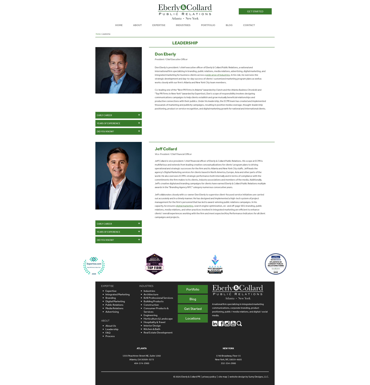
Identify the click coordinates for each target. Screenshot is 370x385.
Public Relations (114, 304)
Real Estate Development (158, 332)
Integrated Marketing (118, 294)
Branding (111, 297)
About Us (111, 325)
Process (110, 336)
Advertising (112, 311)
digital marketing (184, 205)
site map (222, 376)
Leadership (112, 329)
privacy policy (209, 376)
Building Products (154, 301)
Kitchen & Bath (152, 329)
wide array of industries (218, 74)
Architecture (151, 294)
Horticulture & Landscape (158, 318)
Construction (151, 304)
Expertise (111, 290)
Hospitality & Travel (154, 322)
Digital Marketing (115, 301)
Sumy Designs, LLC (258, 376)
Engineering (150, 315)
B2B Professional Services (158, 297)
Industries (149, 290)
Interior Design (152, 325)
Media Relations (114, 308)
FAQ (108, 332)
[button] (255, 11)
